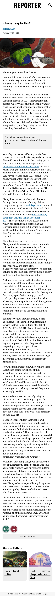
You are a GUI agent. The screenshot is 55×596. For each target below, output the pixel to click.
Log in (45, 594)
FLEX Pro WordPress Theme (25, 594)
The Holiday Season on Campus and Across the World (40, 574)
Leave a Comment (27, 536)
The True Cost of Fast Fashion (13, 572)
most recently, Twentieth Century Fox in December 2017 (25, 217)
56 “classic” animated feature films (21, 166)
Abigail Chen (9, 28)
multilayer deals (34, 205)
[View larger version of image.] (27, 53)
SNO (39, 594)
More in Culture (12, 548)
